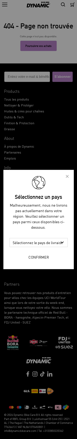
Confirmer (38, 257)
